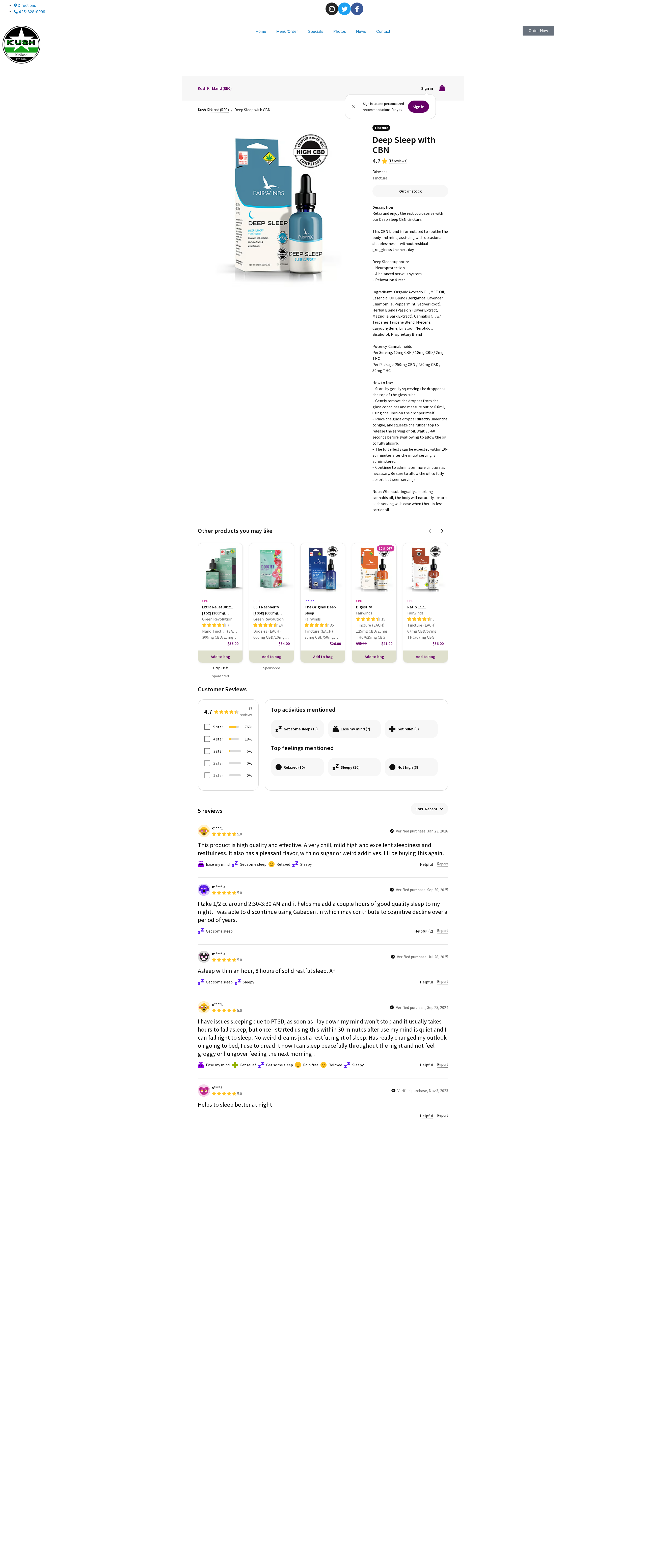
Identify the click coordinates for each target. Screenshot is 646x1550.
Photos (339, 31)
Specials (315, 31)
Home (261, 31)
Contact (383, 31)
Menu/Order (287, 31)
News (361, 31)
